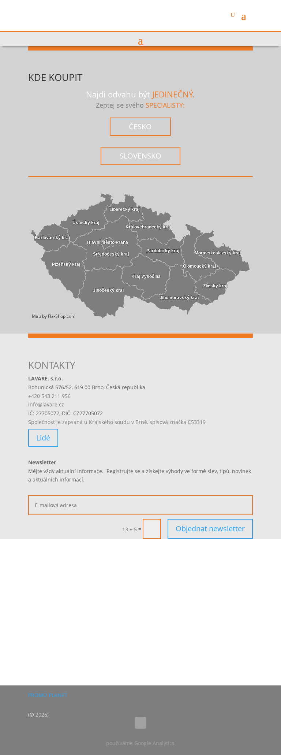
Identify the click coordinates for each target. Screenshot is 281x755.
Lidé (43, 438)
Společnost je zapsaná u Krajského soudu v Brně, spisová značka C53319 (117, 422)
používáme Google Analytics (140, 743)
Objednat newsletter (210, 528)
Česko (140, 126)
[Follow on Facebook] (140, 723)
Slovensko (140, 156)
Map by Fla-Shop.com (53, 316)
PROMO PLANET (47, 695)
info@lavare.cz (46, 404)
